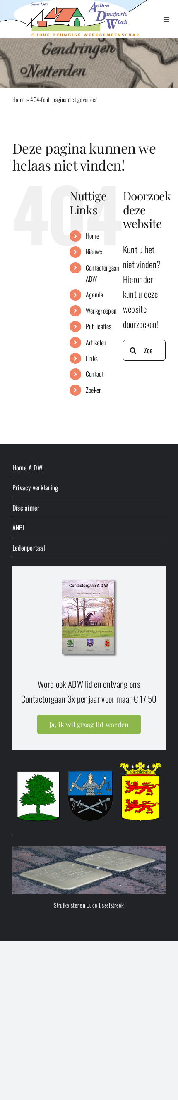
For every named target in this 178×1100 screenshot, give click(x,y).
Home (18, 99)
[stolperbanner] (89, 850)
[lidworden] (89, 579)
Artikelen (96, 342)
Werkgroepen (101, 311)
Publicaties (98, 326)
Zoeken (94, 390)
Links (92, 358)
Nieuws (94, 252)
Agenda (94, 294)
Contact (94, 374)
